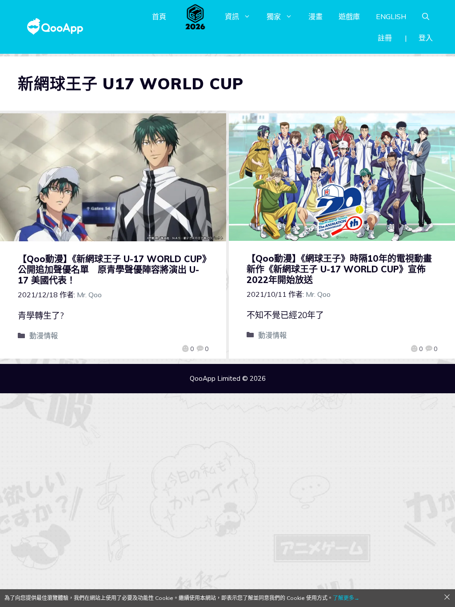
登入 (426, 37)
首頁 (159, 16)
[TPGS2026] (195, 16)
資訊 (232, 16)
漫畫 (315, 16)
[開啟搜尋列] (425, 16)
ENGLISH (391, 16)
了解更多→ (346, 598)
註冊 (385, 37)
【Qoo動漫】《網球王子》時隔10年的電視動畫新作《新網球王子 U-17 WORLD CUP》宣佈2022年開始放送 (339, 269)
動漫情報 (43, 335)
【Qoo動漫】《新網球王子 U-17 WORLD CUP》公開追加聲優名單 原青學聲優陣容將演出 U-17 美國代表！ (112, 269)
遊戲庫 (349, 16)
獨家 (274, 16)
